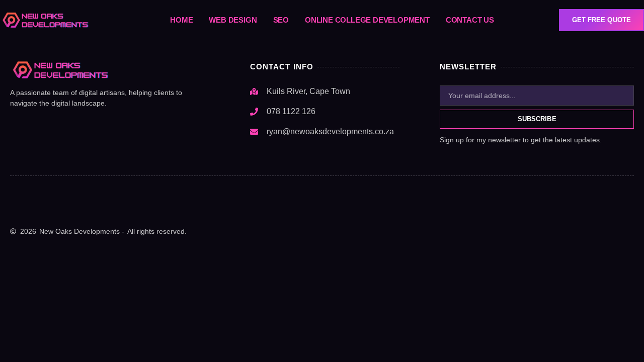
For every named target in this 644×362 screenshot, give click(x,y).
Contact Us (470, 20)
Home (181, 20)
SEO (281, 20)
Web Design (233, 20)
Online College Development (367, 20)
